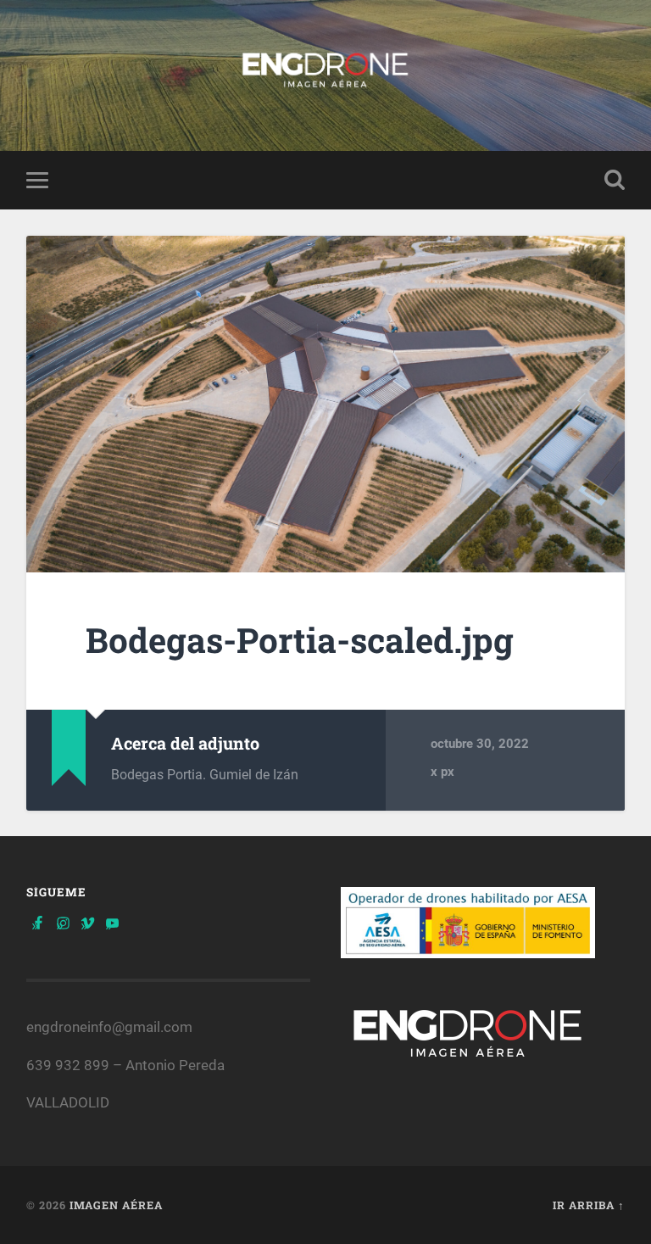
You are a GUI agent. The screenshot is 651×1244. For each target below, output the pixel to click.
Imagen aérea (116, 1205)
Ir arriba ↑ (589, 1205)
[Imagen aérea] (326, 75)
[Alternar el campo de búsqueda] (614, 180)
